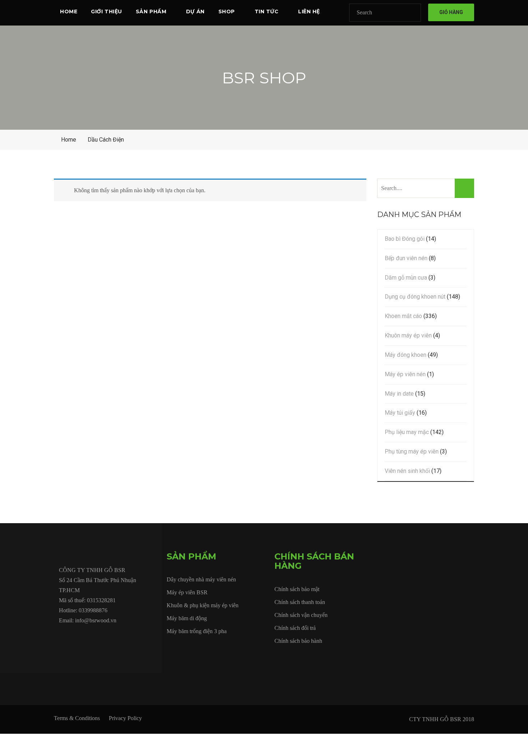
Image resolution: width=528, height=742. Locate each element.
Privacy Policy (125, 718)
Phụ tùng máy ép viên (412, 451)
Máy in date (399, 393)
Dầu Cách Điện (106, 139)
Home (68, 11)
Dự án (195, 11)
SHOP (226, 11)
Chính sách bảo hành (298, 641)
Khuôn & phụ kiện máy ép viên (202, 605)
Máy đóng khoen (405, 354)
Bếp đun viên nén (406, 258)
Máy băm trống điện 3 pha (197, 631)
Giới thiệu (106, 11)
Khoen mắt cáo (403, 316)
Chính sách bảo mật (296, 589)
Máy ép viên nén (405, 374)
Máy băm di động (187, 618)
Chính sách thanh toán (299, 602)
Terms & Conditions (77, 718)
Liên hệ (309, 11)
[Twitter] (77, 637)
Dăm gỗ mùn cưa (406, 277)
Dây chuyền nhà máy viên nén (201, 579)
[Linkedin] (110, 637)
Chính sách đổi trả (295, 628)
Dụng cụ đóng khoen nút (415, 296)
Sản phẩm (151, 11)
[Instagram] (127, 637)
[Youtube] (94, 637)
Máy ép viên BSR (187, 592)
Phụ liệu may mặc (407, 432)
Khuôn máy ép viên (408, 335)
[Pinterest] (144, 637)
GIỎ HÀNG (451, 12)
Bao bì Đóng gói (405, 238)
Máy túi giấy (400, 412)
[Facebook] (61, 637)
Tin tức (267, 11)
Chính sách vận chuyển (301, 615)
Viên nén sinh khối (407, 470)
